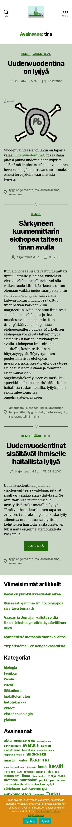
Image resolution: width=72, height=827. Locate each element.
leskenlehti (12, 776)
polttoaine (28, 780)
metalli (39, 412)
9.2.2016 (54, 257)
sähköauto (12, 789)
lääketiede (41, 53)
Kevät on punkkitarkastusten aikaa (32, 594)
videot (9, 708)
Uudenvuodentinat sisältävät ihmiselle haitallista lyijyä (36, 453)
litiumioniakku (39, 776)
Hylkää (45, 821)
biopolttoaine (12, 749)
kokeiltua (9, 771)
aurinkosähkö (12, 745)
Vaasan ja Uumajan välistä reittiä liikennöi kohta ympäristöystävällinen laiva (35, 622)
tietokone (38, 794)
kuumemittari (54, 408)
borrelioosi (28, 749)
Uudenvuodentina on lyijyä (36, 67)
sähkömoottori (17, 794)
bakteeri (46, 745)
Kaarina (39, 759)
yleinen (10, 720)
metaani (11, 780)
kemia (26, 53)
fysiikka (10, 673)
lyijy (12, 190)
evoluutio (42, 750)
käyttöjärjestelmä (34, 771)
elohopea (32, 408)
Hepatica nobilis (14, 754)
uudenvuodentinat (28, 155)
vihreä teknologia (18, 714)
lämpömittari (18, 412)
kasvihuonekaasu (14, 767)
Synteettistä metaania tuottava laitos (34, 637)
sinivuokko (38, 784)
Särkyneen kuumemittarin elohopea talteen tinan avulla (36, 235)
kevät (56, 766)
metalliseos (53, 412)
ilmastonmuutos (16, 760)
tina (56, 190)
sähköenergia (34, 788)
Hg (42, 408)
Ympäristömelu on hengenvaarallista (34, 646)
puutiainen (57, 780)
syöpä (50, 784)
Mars (61, 776)
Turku (53, 794)
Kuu (19, 771)
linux (26, 775)
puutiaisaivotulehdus (17, 784)
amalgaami (17, 408)
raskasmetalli (44, 190)
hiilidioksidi (36, 754)
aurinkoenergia (24, 741)
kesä (42, 766)
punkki (43, 780)
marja (52, 776)
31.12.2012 (54, 471)
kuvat (8, 685)
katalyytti (31, 767)
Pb (64, 412)
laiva (50, 771)
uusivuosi (15, 194)
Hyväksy (30, 821)
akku (8, 741)
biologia (10, 668)
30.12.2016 (54, 81)
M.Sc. (34, 81)
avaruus (31, 745)
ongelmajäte (24, 190)
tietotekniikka (15, 702)
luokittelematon (17, 696)
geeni (51, 750)
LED (57, 772)
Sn (30, 416)
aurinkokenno (44, 741)
